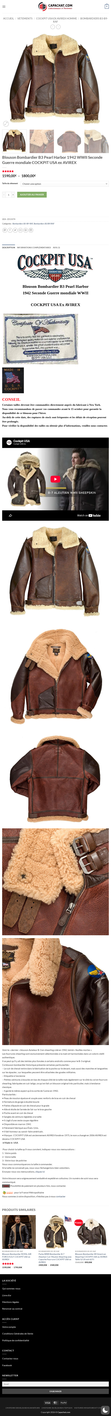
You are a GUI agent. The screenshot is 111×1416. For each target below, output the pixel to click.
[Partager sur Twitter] (15, 230)
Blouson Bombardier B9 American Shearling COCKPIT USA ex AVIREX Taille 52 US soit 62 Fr (91, 1257)
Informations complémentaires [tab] (34, 247)
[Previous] (8, 79)
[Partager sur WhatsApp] (4, 230)
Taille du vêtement (10, 184)
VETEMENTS (25, 18)
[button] (4, 6)
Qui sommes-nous (11, 1288)
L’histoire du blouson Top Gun (57, 1408)
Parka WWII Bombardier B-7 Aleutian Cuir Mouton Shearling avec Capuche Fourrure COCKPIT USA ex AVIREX (55, 1258)
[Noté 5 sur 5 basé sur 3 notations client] (55, 171)
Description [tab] (8, 247)
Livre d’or (6, 1295)
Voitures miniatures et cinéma (89, 1408)
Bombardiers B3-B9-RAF (23, 223)
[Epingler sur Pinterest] (25, 230)
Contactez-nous (10, 1358)
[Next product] (52, 27)
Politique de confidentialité (15, 1340)
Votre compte (9, 1326)
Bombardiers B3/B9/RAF (44, 223)
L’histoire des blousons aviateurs (23, 1408)
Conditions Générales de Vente (17, 1333)
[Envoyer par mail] (20, 230)
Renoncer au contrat (12, 1308)
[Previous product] (58, 27)
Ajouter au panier (32, 194)
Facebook (7, 1365)
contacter (60, 1196)
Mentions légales (10, 1302)
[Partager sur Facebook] (10, 230)
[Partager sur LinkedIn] (30, 230)
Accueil (8, 18)
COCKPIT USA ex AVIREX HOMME (56, 18)
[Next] (103, 79)
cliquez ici (40, 1171)
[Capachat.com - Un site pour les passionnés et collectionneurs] (55, 6)
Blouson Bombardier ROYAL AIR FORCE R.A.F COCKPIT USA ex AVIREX (16, 1257)
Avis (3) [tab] (56, 247)
